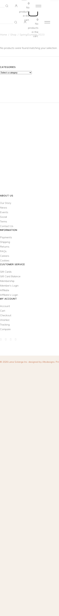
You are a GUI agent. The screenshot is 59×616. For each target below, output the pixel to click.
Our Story (5, 203)
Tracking (5, 324)
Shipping (5, 242)
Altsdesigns (48, 361)
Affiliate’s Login (9, 294)
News (3, 207)
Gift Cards (6, 271)
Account (5, 306)
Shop (13, 34)
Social (3, 216)
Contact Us (6, 226)
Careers (4, 255)
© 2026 (14, 361)
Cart (2, 310)
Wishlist (5, 320)
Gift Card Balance (10, 276)
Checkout (5, 315)
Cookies (4, 260)
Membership (7, 281)
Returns (4, 246)
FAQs (3, 251)
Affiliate (4, 290)
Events (4, 212)
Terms (3, 221)
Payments (6, 237)
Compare (5, 329)
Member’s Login (9, 285)
